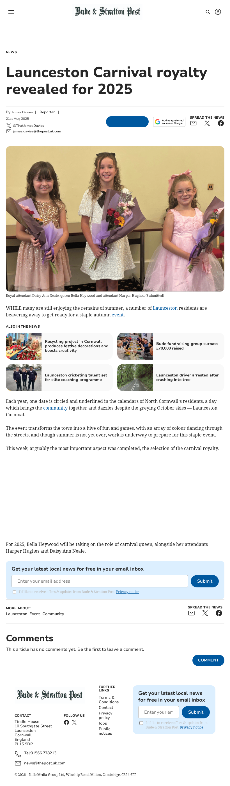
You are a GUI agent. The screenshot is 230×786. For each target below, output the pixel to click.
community (55, 408)
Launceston (165, 308)
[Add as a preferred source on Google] (169, 122)
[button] (11, 12)
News (11, 52)
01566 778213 (43, 753)
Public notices (105, 731)
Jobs (103, 723)
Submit (204, 581)
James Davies (22, 112)
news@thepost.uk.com (45, 763)
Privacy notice (127, 592)
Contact (106, 707)
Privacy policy (105, 715)
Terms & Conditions (109, 700)
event (118, 315)
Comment (208, 660)
